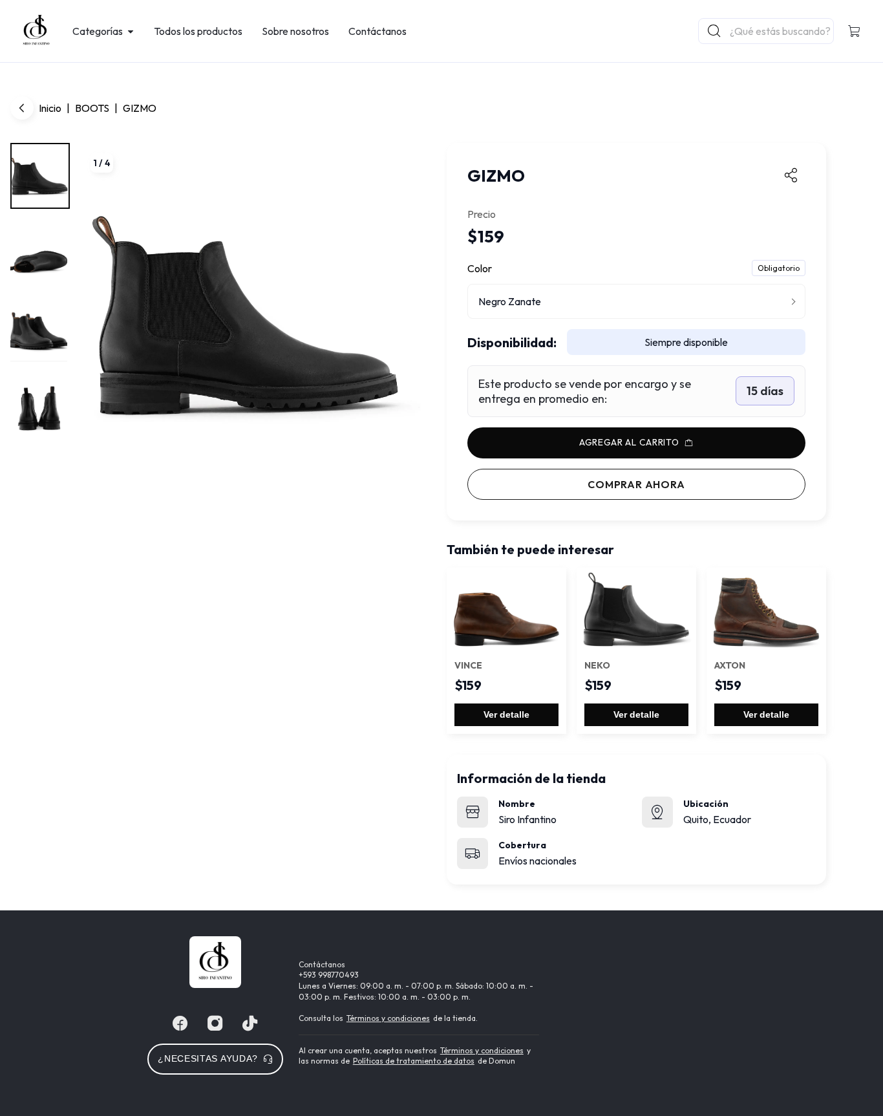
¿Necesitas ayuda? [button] (208, 1058)
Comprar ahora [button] (636, 484)
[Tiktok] (250, 1023)
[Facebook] (180, 1023)
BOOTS (92, 108)
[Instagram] (215, 1023)
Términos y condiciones (388, 1018)
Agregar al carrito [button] (629, 442)
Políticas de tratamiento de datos (413, 1061)
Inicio (50, 108)
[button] (854, 31)
